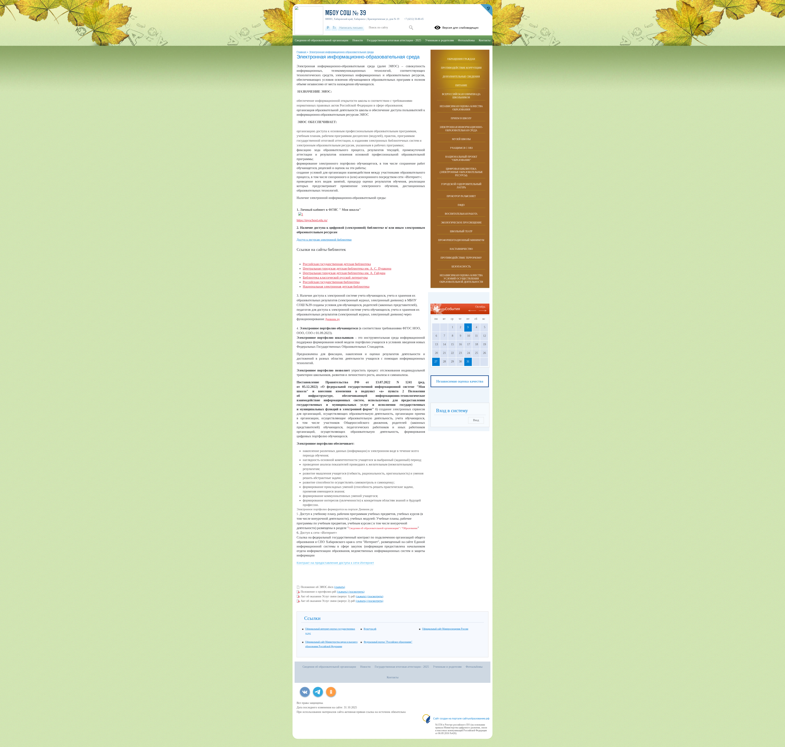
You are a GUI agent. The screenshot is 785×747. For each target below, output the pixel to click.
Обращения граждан (461, 59)
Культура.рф (370, 628)
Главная (302, 52)
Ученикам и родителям (439, 40)
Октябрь (480, 306)
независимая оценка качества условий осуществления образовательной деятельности (461, 278)
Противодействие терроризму (461, 257)
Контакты (484, 40)
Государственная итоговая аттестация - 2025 (394, 40)
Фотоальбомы (466, 40)
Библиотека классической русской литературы (335, 277)
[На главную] (328, 28)
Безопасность (461, 266)
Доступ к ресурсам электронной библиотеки (324, 239)
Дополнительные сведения (461, 76)
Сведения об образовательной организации (321, 40)
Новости (357, 40)
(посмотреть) (356, 591)
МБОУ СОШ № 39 (345, 13)
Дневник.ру (332, 319)
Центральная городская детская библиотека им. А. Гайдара (344, 273)
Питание (461, 85)
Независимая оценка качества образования (461, 108)
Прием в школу (461, 118)
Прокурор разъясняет (461, 196)
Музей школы (461, 139)
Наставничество (461, 249)
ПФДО (461, 205)
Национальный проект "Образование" (461, 158)
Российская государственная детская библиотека (337, 264)
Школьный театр (461, 231)
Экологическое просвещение (461, 222)
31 (468, 361)
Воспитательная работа (461, 213)
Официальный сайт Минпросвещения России (445, 628)
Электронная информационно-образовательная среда (341, 52)
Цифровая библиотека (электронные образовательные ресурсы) (461, 172)
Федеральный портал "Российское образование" (388, 641)
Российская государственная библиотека (331, 282)
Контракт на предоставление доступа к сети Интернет (335, 563)
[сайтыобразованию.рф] (486, 10)
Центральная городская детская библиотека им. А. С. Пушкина (347, 268)
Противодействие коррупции (461, 67)
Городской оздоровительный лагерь (461, 186)
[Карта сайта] (334, 28)
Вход (476, 420)
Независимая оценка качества (459, 381)
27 (435, 361)
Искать (411, 28)
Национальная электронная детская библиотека (336, 286)
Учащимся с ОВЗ (461, 148)
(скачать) (339, 587)
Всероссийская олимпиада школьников (461, 96)
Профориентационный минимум (461, 240)
